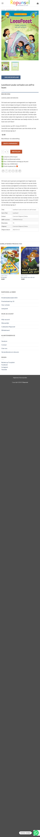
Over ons (4, 348)
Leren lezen (19, 10)
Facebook (4, 365)
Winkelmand (5, 330)
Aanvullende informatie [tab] (9, 98)
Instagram (4, 367)
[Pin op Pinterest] (16, 171)
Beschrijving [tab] (5, 94)
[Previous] (4, 35)
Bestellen (16, 151)
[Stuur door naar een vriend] (13, 171)
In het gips (4, 277)
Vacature (4, 341)
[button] (2, 3)
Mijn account (5, 319)
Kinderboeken (10, 10)
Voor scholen (5, 305)
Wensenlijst (5, 323)
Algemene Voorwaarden (20, 377)
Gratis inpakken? (10, 143)
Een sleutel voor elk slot (28, 277)
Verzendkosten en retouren (10, 352)
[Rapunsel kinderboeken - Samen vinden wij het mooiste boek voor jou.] (20, 3)
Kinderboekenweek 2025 (9, 298)
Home (3, 10)
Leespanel (4, 308)
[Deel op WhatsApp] (3, 171)
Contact (4, 345)
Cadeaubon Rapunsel (8, 327)
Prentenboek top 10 (7, 301)
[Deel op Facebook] (6, 171)
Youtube (4, 369)
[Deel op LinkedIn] (19, 171)
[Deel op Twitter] (9, 171)
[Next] (35, 35)
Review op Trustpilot (8, 362)
